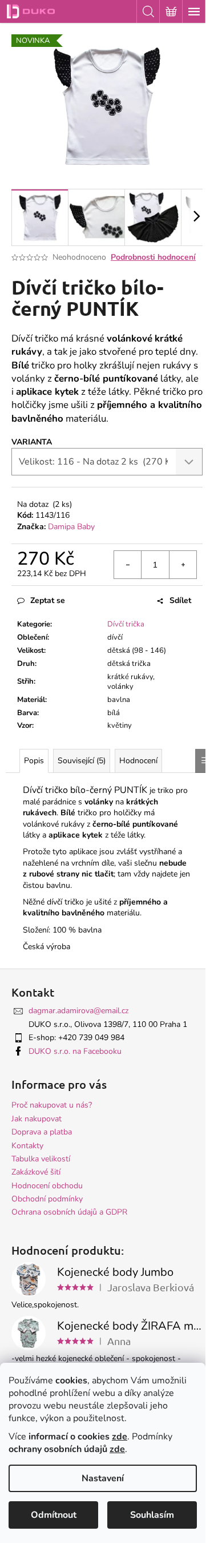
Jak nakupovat (36, 1118)
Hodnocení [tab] (138, 760)
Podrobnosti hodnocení (153, 257)
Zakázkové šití (35, 1172)
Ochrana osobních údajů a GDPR (69, 1212)
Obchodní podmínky (47, 1198)
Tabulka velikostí (40, 1158)
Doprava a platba (41, 1131)
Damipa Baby (71, 526)
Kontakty (27, 1145)
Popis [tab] (34, 760)
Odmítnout (53, 1515)
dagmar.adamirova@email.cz (78, 1010)
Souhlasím (152, 1515)
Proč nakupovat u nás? (51, 1105)
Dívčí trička (125, 624)
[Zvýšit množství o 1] (182, 564)
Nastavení (103, 1478)
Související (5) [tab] (82, 760)
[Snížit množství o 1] (128, 564)
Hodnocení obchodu (47, 1185)
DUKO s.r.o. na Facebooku (75, 1051)
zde (119, 1436)
